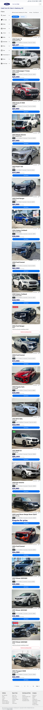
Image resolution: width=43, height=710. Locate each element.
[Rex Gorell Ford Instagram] (41, 1)
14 (33, 686)
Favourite (35, 37)
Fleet (13, 702)
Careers (34, 696)
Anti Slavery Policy (36, 700)
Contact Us (34, 699)
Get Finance (26, 47)
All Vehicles (4, 695)
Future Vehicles (5, 703)
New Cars (14, 695)
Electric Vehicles (5, 702)
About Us (34, 695)
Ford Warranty (25, 699)
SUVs (3, 696)
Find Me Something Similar (26, 332)
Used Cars (14, 698)
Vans (3, 699)
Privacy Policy (35, 704)
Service (23, 695)
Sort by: (30, 12)
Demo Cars (14, 696)
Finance (14, 700)
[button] (40, 4)
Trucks (3, 698)
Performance (5, 700)
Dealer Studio (9, 708)
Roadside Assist (25, 700)
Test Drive (14, 703)
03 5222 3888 (35, 1)
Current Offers (15, 699)
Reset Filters (15, 16)
